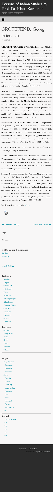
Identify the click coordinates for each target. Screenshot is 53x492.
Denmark (8, 368)
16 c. (5, 422)
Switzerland (9, 407)
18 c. (5, 429)
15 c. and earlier (10, 419)
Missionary (8, 288)
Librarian (7, 321)
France (7, 381)
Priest (6, 292)
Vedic (6, 336)
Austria (8, 378)
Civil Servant (9, 308)
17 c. (5, 425)
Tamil (6, 343)
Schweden (9, 365)
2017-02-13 (8, 40)
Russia (7, 404)
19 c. (5, 432)
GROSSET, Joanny (12, 224)
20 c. (5, 435)
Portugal (8, 400)
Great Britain (10, 388)
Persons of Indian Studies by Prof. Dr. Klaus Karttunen (24, 6)
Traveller (7, 311)
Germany (8, 384)
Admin (27, 205)
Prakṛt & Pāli (9, 333)
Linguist (7, 282)
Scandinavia (9, 361)
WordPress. (46, 452)
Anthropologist (10, 298)
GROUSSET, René (41, 224)
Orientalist (8, 285)
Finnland (8, 371)
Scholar (7, 318)
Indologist (8, 279)
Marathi (7, 346)
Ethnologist (8, 302)
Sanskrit (7, 330)
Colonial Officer (10, 305)
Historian (7, 295)
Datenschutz (33, 449)
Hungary (8, 391)
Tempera (37, 452)
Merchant (7, 315)
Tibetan (6, 349)
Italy (7, 394)
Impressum (22, 449)
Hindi (6, 340)
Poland (7, 397)
